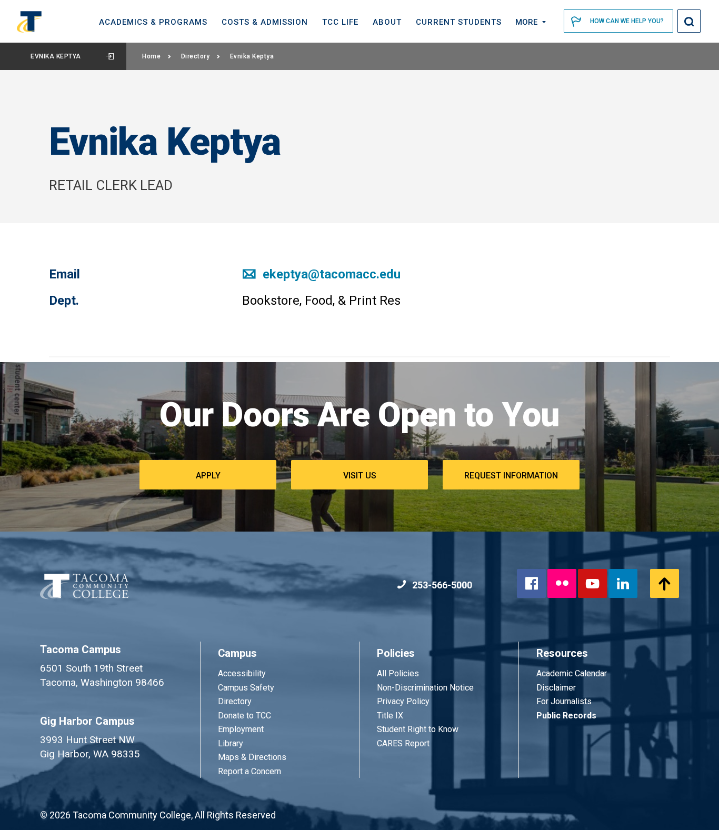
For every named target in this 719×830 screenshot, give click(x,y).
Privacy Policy (403, 701)
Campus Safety (246, 688)
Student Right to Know (417, 729)
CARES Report (403, 743)
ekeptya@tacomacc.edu (330, 274)
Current (459, 22)
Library (230, 743)
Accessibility (242, 673)
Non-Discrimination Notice (425, 688)
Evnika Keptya (56, 56)
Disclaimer (556, 688)
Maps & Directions (252, 757)
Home (151, 56)
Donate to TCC (244, 716)
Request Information (511, 476)
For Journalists (564, 701)
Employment (241, 729)
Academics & (153, 22)
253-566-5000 (441, 585)
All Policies (399, 673)
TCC (340, 22)
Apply (208, 476)
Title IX (390, 716)
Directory (195, 56)
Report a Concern (249, 771)
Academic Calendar (571, 673)
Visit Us (359, 476)
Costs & (265, 22)
